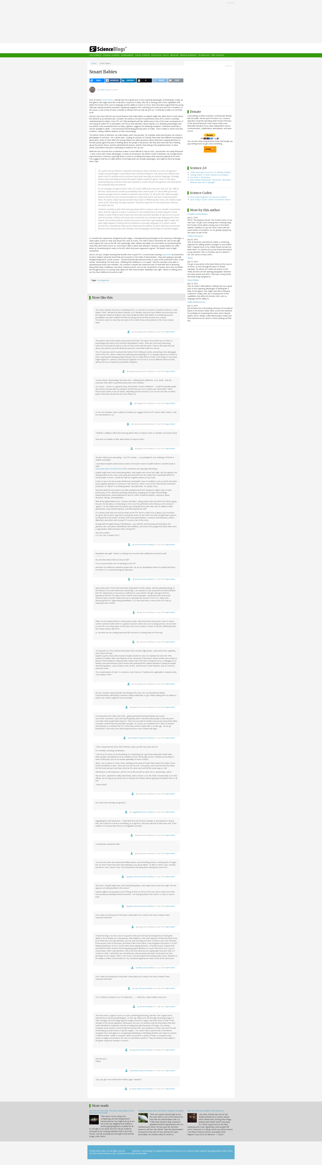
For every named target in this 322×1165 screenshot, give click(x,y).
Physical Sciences (111, 55)
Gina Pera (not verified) (144, 544)
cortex (93, 63)
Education (156, 55)
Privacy (129, 1151)
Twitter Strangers (195, 236)
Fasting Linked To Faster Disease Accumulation (209, 175)
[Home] (113, 49)
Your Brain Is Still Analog (200, 177)
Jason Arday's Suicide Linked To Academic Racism (210, 199)
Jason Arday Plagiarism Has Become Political (208, 197)
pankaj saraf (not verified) (142, 1070)
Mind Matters (108, 100)
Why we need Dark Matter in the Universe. (205, 1111)
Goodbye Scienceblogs (197, 214)
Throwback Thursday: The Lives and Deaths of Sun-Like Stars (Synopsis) (112, 1112)
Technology (204, 55)
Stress (190, 258)
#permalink (170, 332)
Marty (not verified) (145, 967)
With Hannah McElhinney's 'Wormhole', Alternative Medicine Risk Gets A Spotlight (210, 181)
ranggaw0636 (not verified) (142, 812)
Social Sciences (142, 55)
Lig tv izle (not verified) (143, 988)
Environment (127, 55)
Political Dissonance (196, 302)
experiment (166, 254)
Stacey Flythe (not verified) (142, 1089)
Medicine (174, 55)
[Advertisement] (161, 21)
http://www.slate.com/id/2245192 (109, 469)
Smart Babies (193, 280)
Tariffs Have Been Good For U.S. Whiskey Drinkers (210, 172)
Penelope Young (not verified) (141, 738)
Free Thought (217, 55)
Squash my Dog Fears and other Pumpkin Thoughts (161, 1111)
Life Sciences (95, 55)
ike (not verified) (146, 1006)
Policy (166, 55)
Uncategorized (103, 280)
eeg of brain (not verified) (142, 1050)
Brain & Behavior (188, 55)
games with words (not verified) (140, 876)
